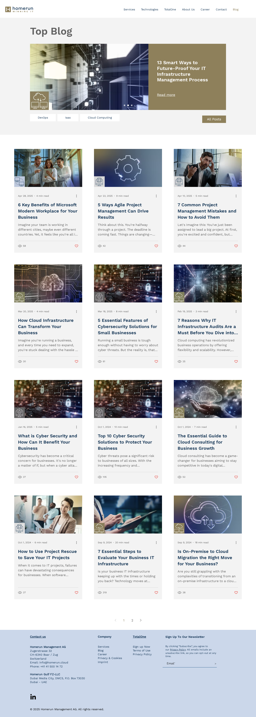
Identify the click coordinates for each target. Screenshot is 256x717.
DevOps (43, 117)
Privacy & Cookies (110, 658)
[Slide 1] (124, 105)
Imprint (103, 662)
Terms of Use (141, 650)
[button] (149, 9)
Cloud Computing (100, 117)
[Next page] (140, 620)
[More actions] (77, 195)
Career (102, 654)
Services (103, 646)
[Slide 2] (128, 105)
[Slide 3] (131, 105)
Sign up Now (141, 646)
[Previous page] (115, 620)
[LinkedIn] (33, 697)
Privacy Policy (142, 654)
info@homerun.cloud (53, 662)
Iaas (68, 117)
